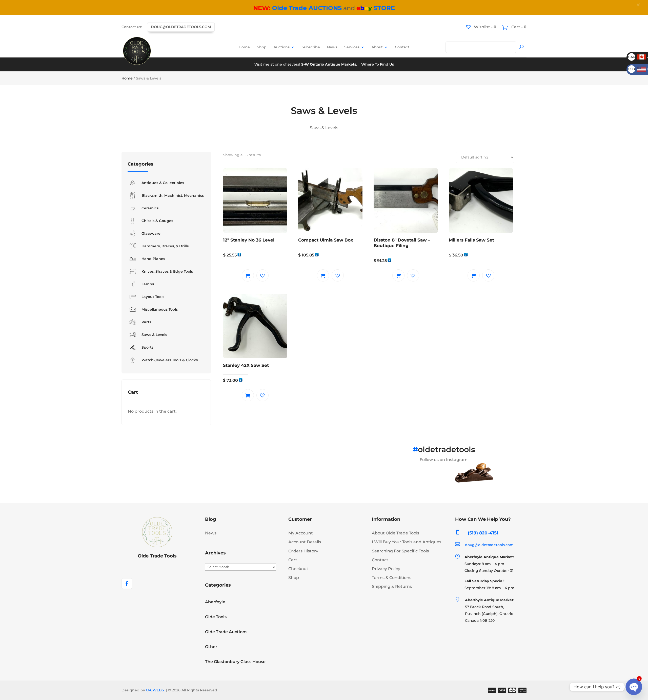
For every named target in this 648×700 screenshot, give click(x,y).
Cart (292, 559)
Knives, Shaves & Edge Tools (167, 271)
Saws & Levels (154, 334)
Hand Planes (153, 258)
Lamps (147, 284)
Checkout (298, 568)
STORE (375, 8)
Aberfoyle (215, 601)
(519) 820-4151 (483, 532)
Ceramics (149, 208)
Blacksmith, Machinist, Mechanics (172, 195)
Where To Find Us (377, 64)
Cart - (518, 27)
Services (351, 47)
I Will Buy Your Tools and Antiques (406, 541)
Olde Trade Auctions (226, 631)
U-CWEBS (155, 690)
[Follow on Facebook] (127, 583)
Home (244, 47)
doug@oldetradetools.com (181, 27)
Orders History (303, 551)
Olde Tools (216, 616)
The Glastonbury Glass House (235, 661)
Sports (147, 347)
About (377, 47)
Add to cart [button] (248, 275)
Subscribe (311, 47)
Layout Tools (152, 296)
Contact (402, 47)
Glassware (150, 233)
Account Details (304, 541)
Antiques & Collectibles (162, 183)
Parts (146, 322)
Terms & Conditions (391, 577)
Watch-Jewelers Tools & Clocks (169, 360)
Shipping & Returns (392, 586)
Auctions (282, 47)
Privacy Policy (386, 568)
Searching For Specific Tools (400, 551)
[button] (262, 275)
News (332, 47)
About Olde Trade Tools (395, 533)
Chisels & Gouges (157, 220)
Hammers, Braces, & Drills (165, 246)
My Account (300, 533)
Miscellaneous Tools (159, 309)
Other (211, 646)
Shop (262, 47)
